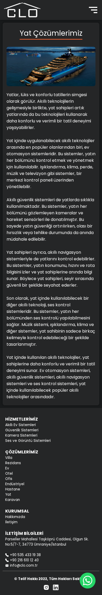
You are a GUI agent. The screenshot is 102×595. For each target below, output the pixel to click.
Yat (8, 494)
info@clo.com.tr (24, 565)
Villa (8, 457)
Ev (7, 468)
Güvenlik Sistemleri (21, 430)
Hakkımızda (15, 516)
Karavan (12, 499)
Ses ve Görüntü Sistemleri (28, 440)
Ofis (8, 478)
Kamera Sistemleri (21, 435)
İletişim (11, 522)
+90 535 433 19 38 (25, 554)
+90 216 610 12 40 (24, 560)
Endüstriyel (14, 484)
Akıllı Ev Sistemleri (20, 424)
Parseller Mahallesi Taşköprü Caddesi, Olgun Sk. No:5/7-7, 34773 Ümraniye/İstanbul (47, 542)
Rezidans (13, 463)
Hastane (12, 489)
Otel (9, 473)
